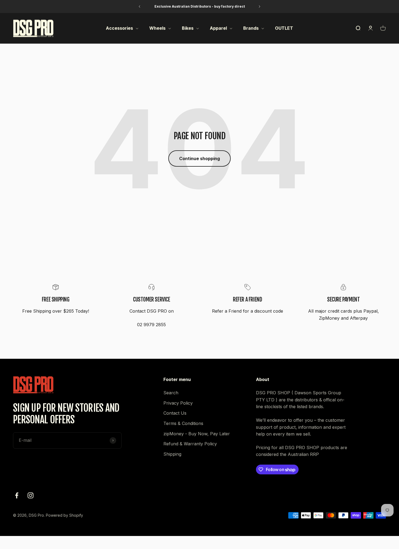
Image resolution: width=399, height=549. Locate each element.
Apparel (218, 28)
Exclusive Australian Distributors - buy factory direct (199, 6)
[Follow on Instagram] (30, 495)
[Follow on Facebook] (16, 495)
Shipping (172, 454)
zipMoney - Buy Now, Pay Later (196, 433)
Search (170, 392)
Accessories (119, 28)
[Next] (260, 6)
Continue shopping (199, 158)
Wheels (157, 28)
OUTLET (284, 28)
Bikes (188, 28)
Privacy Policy (178, 403)
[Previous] (139, 6)
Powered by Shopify (64, 515)
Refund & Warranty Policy (190, 443)
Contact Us (174, 413)
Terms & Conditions (183, 423)
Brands (251, 28)
